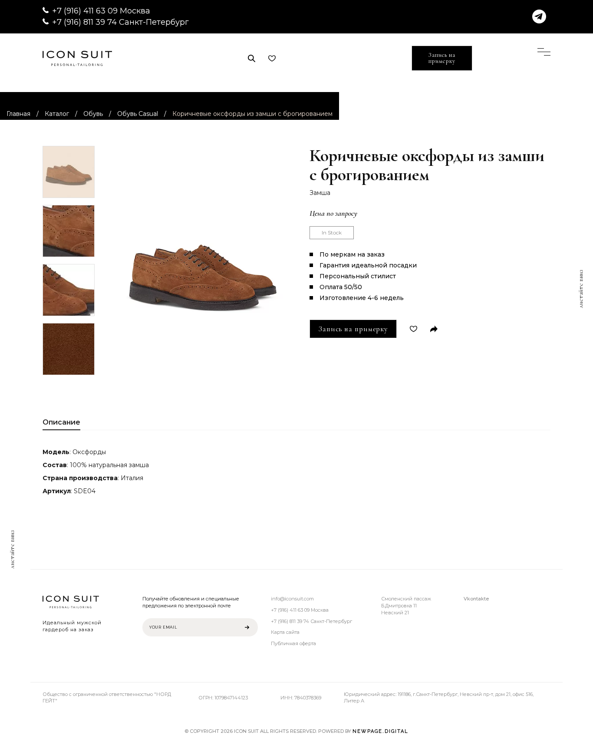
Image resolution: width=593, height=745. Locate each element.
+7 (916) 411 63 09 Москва (101, 11)
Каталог (57, 114)
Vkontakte (476, 599)
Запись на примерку (441, 58)
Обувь (93, 114)
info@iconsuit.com (292, 599)
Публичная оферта (293, 643)
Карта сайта (285, 632)
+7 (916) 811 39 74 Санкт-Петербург (120, 22)
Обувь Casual (137, 114)
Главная (18, 114)
